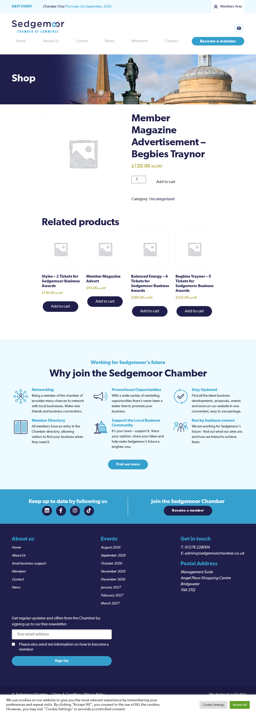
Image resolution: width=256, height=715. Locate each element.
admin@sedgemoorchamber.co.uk (214, 553)
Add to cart (165, 182)
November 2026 (113, 571)
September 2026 (113, 555)
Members (140, 41)
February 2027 (112, 595)
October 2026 (111, 563)
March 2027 (110, 603)
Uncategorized (161, 199)
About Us (51, 41)
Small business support (29, 563)
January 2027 (111, 587)
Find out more (128, 464)
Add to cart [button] (60, 307)
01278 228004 (197, 547)
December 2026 (113, 579)
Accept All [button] (240, 705)
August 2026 (110, 547)
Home (21, 41)
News (109, 41)
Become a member (218, 41)
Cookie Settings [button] (213, 705)
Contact (171, 41)
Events (82, 41)
